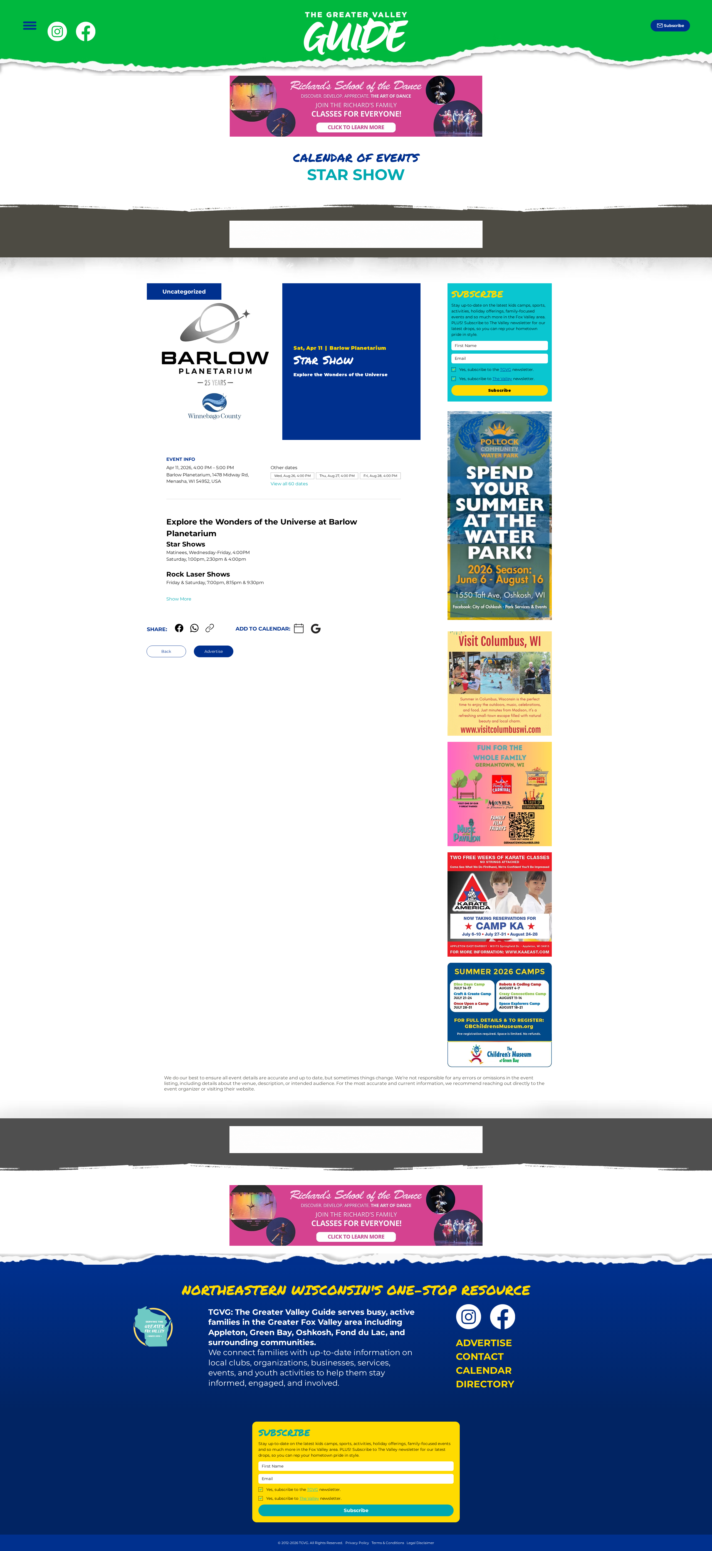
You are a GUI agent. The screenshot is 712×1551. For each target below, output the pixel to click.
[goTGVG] (85, 31)
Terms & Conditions (388, 1543)
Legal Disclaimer (420, 1543)
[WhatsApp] (194, 628)
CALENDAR (484, 1370)
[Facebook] (179, 628)
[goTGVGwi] (57, 31)
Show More (178, 599)
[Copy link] (210, 628)
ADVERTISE (484, 1343)
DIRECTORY (485, 1384)
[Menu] (29, 26)
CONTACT (480, 1356)
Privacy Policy (357, 1543)
